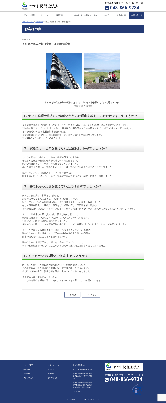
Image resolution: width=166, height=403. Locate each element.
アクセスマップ (53, 365)
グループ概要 (28, 365)
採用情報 (51, 373)
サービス (51, 369)
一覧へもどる (91, 295)
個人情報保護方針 (79, 365)
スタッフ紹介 (28, 378)
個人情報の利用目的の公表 (82, 369)
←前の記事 (72, 295)
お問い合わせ (53, 378)
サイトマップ (77, 391)
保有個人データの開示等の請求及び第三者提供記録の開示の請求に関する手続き (82, 385)
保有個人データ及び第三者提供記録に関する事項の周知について (82, 376)
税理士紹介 (27, 373)
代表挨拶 (26, 369)
